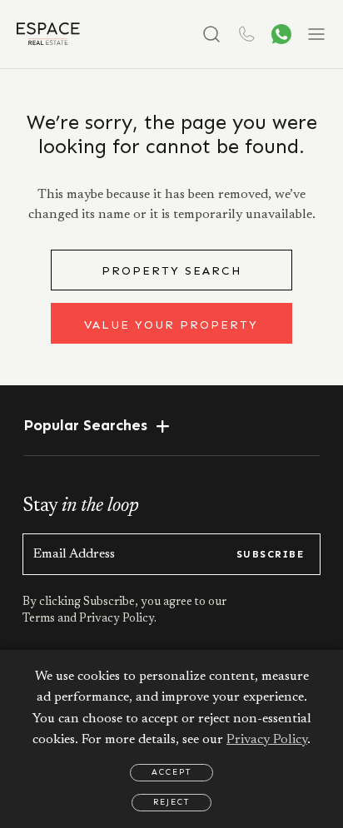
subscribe (270, 554)
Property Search (171, 271)
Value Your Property (171, 325)
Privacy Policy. (117, 619)
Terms (39, 619)
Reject (171, 802)
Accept (171, 772)
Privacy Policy (266, 739)
